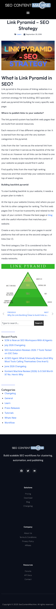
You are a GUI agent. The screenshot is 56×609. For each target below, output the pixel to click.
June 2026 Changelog (15, 366)
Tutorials (9, 412)
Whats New (10, 417)
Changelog (10, 393)
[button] (28, 12)
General (9, 398)
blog (50, 215)
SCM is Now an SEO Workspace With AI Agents (28, 340)
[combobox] (17, 323)
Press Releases (12, 407)
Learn (19, 34)
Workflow (10, 422)
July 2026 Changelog (15, 345)
